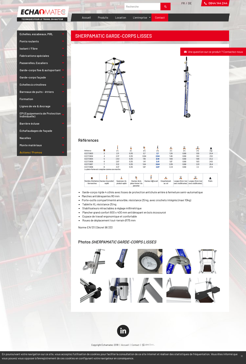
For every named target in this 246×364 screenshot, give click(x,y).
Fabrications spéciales (34, 55)
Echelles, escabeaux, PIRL (36, 34)
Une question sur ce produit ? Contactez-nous (215, 51)
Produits (103, 17)
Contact (160, 17)
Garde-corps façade (33, 77)
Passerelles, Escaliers (34, 63)
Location (120, 17)
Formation (26, 99)
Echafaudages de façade (36, 130)
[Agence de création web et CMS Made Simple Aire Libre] (148, 344)
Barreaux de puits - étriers (37, 91)
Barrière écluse (29, 123)
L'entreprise (140, 17)
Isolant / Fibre (29, 48)
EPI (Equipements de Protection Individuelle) (40, 115)
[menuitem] (86, 17)
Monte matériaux (31, 145)
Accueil (86, 17)
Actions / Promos (31, 152)
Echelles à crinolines (33, 84)
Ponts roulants (29, 41)
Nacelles (25, 138)
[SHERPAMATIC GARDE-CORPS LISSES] (113, 87)
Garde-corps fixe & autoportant (40, 70)
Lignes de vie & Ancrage (35, 106)
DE (190, 3)
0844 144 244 (217, 3)
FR (183, 3)
